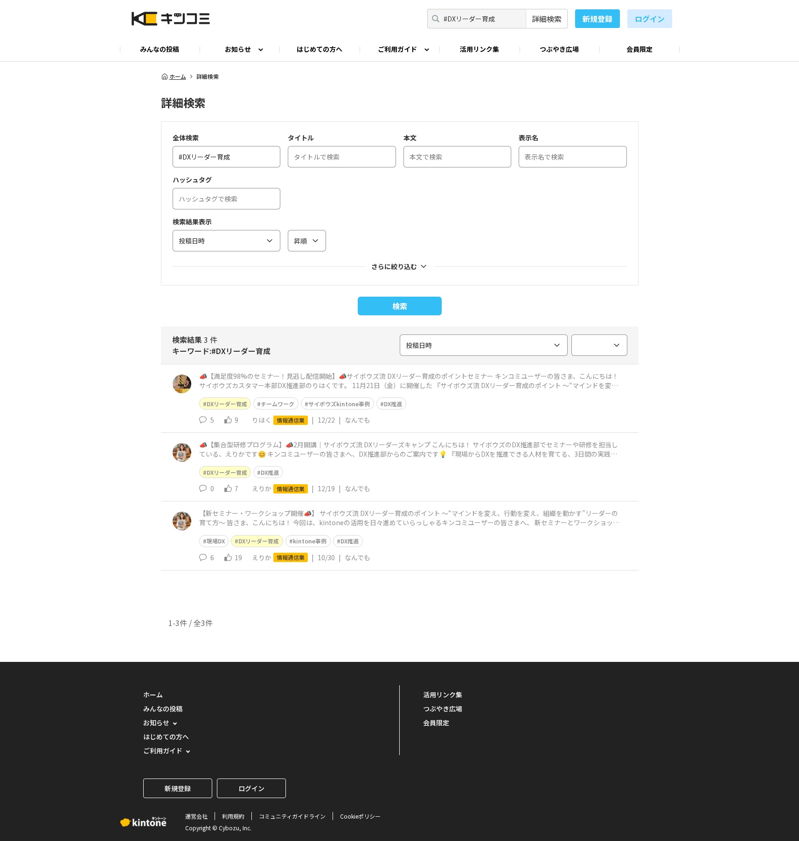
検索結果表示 (192, 221)
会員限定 (639, 49)
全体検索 (186, 137)
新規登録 (597, 18)
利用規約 (233, 816)
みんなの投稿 (159, 49)
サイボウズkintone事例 (339, 404)
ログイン (650, 18)
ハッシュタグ (192, 179)
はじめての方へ (319, 49)
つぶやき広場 (559, 49)
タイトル (301, 137)
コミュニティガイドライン (292, 816)
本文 (410, 137)
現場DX (216, 541)
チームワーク (277, 404)
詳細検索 (547, 18)
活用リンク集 (479, 49)
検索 (399, 306)
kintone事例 (310, 541)
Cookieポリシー (360, 816)
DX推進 (393, 404)
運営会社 (196, 816)
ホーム (177, 76)
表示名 (528, 137)
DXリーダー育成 (227, 404)
